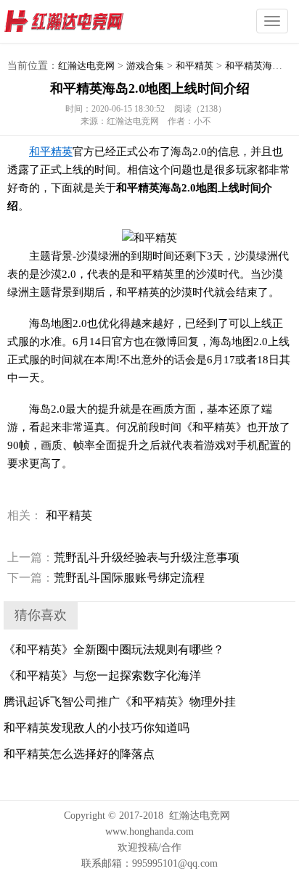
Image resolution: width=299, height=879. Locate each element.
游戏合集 (145, 65)
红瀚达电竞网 (90, 22)
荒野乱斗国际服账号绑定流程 (106, 577)
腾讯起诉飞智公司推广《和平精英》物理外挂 (120, 702)
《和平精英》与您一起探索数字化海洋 (102, 675)
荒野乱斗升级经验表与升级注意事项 (123, 557)
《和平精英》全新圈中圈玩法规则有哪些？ (114, 649)
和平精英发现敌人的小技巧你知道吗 (96, 728)
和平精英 (194, 65)
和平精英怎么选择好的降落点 (79, 754)
